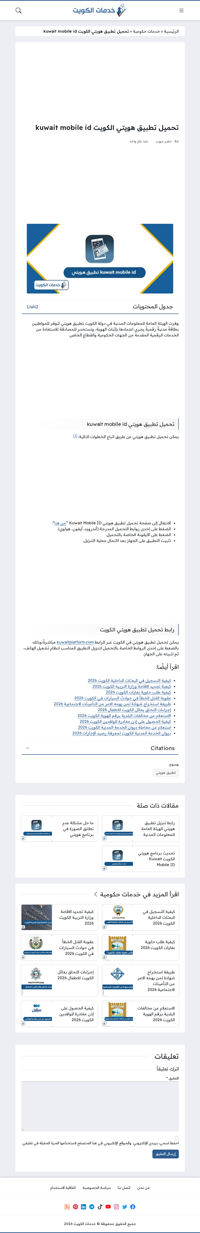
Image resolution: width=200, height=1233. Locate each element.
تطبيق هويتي (166, 772)
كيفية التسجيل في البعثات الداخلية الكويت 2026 (129, 680)
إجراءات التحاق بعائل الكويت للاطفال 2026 (134, 709)
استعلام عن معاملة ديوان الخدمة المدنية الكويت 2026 (124, 727)
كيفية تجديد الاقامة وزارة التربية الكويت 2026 (131, 686)
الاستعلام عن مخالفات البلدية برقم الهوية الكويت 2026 (124, 715)
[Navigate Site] (181, 10)
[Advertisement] (100, 82)
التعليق (172, 1078)
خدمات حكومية (146, 31)
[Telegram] (91, 1206)
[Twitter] (124, 1206)
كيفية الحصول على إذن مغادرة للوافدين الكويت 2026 (125, 721)
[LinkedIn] (83, 1206)
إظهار (32, 306)
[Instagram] (116, 1206)
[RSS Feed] (67, 1206)
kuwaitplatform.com (75, 642)
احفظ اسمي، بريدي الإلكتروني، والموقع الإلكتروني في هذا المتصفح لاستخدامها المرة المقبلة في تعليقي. (100, 1143)
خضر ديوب (164, 141)
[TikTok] (100, 1206)
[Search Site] (18, 10)
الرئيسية (171, 31)
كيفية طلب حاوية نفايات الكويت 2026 (138, 692)
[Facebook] (133, 1206)
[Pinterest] (75, 1206)
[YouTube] (108, 1206)
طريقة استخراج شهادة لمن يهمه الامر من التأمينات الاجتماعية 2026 (112, 703)
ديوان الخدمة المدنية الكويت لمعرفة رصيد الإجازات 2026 (121, 733)
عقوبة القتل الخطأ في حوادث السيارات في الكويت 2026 (122, 697)
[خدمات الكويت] (100, 10)
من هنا (60, 522)
